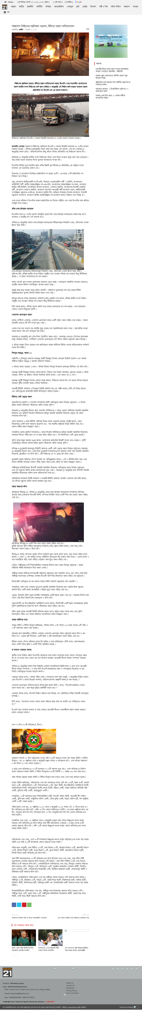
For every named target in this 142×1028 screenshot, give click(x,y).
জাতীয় (21, 6)
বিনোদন (93, 6)
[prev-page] (13, 954)
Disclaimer (70, 988)
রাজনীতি (30, 6)
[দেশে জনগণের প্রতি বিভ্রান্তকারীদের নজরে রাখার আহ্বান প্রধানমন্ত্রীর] (77, 937)
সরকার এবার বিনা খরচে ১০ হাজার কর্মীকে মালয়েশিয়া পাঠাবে (110, 96)
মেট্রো (84, 6)
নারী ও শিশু (103, 6)
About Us (69, 983)
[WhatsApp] (29, 905)
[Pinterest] (24, 905)
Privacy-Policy (71, 990)
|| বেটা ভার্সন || (58, 2)
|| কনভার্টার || (69, 2)
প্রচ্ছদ (13, 6)
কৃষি (77, 6)
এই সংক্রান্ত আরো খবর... (24, 925)
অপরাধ (135, 6)
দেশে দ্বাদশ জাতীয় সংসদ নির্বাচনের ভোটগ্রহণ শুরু (73, 918)
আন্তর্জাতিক (59, 6)
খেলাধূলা (70, 6)
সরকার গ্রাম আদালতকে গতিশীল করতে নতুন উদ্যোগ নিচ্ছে (111, 76)
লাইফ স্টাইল (116, 6)
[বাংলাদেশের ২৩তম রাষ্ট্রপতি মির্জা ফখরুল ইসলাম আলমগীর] (50, 937)
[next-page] (16, 954)
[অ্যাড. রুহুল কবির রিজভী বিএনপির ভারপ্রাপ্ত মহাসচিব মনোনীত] (24, 937)
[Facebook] (130, 1)
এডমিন (21, 29)
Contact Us (70, 985)
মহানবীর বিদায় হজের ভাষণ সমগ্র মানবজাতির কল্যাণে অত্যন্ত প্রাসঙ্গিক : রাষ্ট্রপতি (112, 70)
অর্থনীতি (39, 6)
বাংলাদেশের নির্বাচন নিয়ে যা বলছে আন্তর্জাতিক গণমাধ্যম (29, 918)
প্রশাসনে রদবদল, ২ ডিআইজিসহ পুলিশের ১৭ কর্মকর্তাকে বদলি (112, 90)
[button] (127, 1)
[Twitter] (134, 1)
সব (8, 12)
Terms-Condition (72, 993)
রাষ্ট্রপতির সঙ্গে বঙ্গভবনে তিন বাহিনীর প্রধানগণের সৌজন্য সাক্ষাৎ (113, 83)
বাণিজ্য (48, 6)
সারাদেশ (127, 6)
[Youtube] (138, 1)
